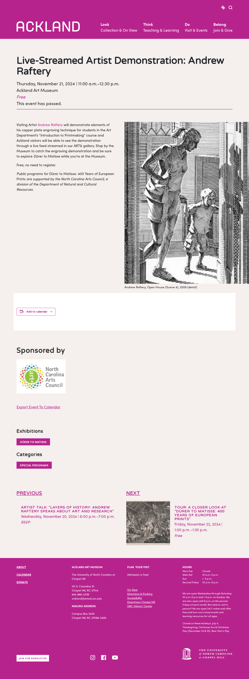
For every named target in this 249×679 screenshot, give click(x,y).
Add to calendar (36, 311)
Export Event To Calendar (38, 407)
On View (132, 590)
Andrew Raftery (50, 124)
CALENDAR (24, 574)
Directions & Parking (140, 594)
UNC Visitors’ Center (139, 606)
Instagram (92, 657)
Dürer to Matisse (33, 442)
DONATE (22, 582)
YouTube (115, 657)
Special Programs (34, 465)
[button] (230, 8)
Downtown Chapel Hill (141, 602)
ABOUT (21, 567)
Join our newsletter (33, 658)
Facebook (103, 657)
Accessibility (134, 598)
